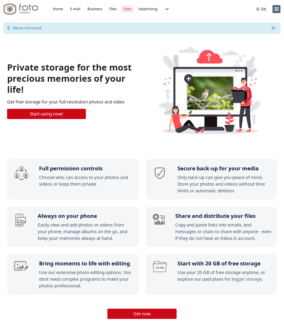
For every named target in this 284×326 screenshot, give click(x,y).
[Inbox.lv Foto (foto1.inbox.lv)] (23, 9)
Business (94, 8)
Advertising (148, 8)
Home (58, 8)
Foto (127, 8)
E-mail (75, 8)
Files (113, 8)
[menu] (276, 9)
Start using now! (46, 114)
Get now (142, 314)
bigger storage (247, 279)
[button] (166, 9)
